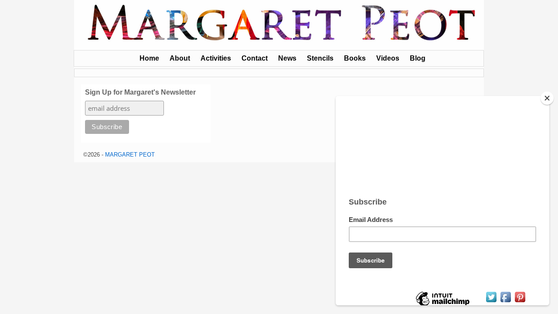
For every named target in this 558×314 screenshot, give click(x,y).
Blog (417, 58)
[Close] (547, 98)
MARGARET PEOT (130, 154)
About (180, 58)
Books (355, 58)
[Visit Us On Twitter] (491, 301)
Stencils (320, 58)
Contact (255, 58)
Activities (216, 58)
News (287, 58)
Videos (387, 58)
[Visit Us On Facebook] (505, 301)
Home (149, 58)
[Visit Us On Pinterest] (520, 301)
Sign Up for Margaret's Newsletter (140, 92)
